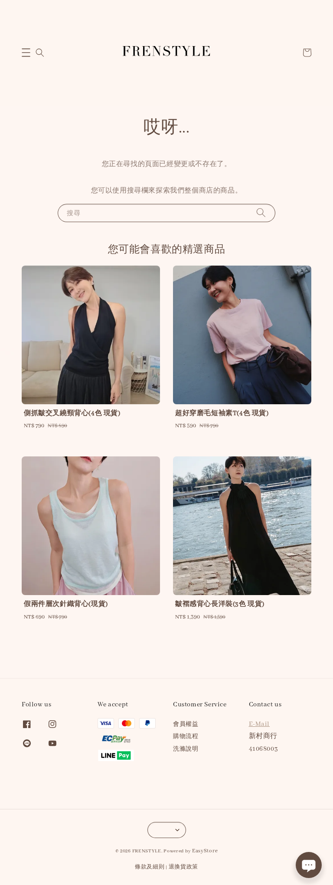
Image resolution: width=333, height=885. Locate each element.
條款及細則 (150, 867)
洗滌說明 (185, 749)
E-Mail (259, 724)
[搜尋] (261, 212)
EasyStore (205, 851)
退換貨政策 (184, 867)
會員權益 (185, 724)
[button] (26, 52)
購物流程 (185, 736)
